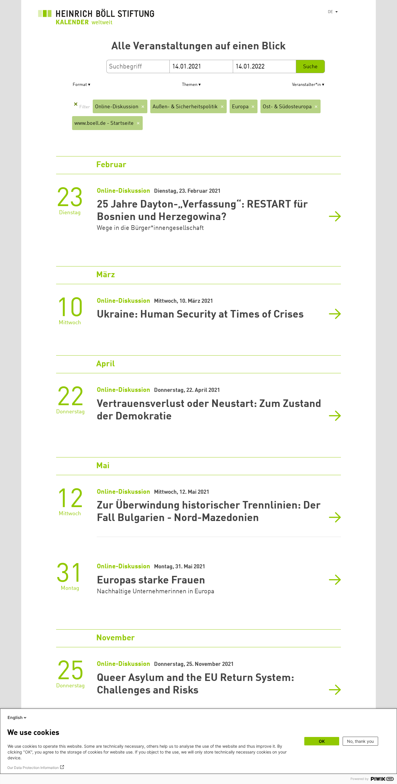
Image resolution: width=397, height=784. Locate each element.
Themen (189, 85)
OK (322, 741)
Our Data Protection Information (33, 767)
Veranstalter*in (306, 85)
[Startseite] (96, 18)
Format (80, 85)
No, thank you (360, 741)
